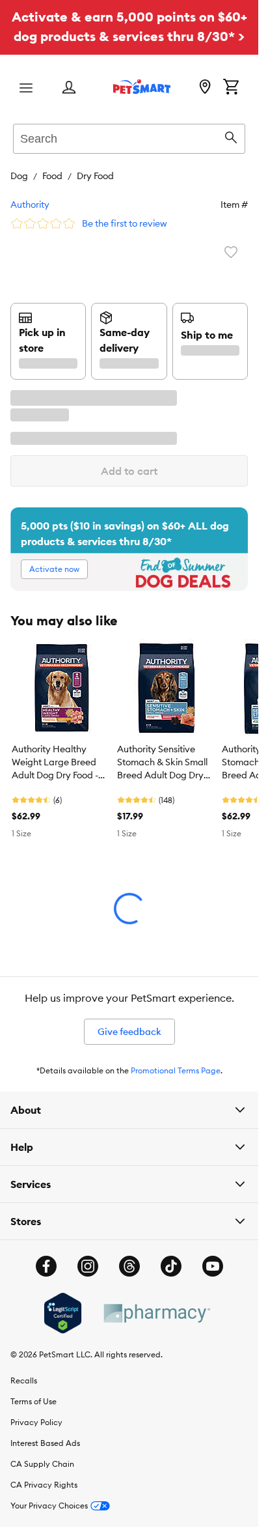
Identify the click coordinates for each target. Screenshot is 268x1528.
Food (52, 176)
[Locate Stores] (205, 87)
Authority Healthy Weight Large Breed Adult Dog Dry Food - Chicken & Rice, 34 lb (56, 762)
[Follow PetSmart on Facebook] (46, 1266)
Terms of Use (33, 1401)
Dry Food (95, 176)
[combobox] (129, 137)
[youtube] (212, 1266)
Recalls (23, 1380)
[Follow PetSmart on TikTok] (171, 1266)
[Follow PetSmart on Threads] (129, 1266)
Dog (19, 176)
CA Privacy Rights (43, 1485)
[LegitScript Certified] (63, 1313)
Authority (29, 204)
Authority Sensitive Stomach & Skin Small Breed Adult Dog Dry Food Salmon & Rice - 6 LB (164, 762)
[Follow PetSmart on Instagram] (87, 1266)
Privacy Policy (36, 1422)
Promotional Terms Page (176, 1070)
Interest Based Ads (45, 1443)
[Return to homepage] (141, 86)
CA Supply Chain (42, 1464)
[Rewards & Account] (69, 88)
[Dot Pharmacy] (156, 1313)
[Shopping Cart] (231, 88)
